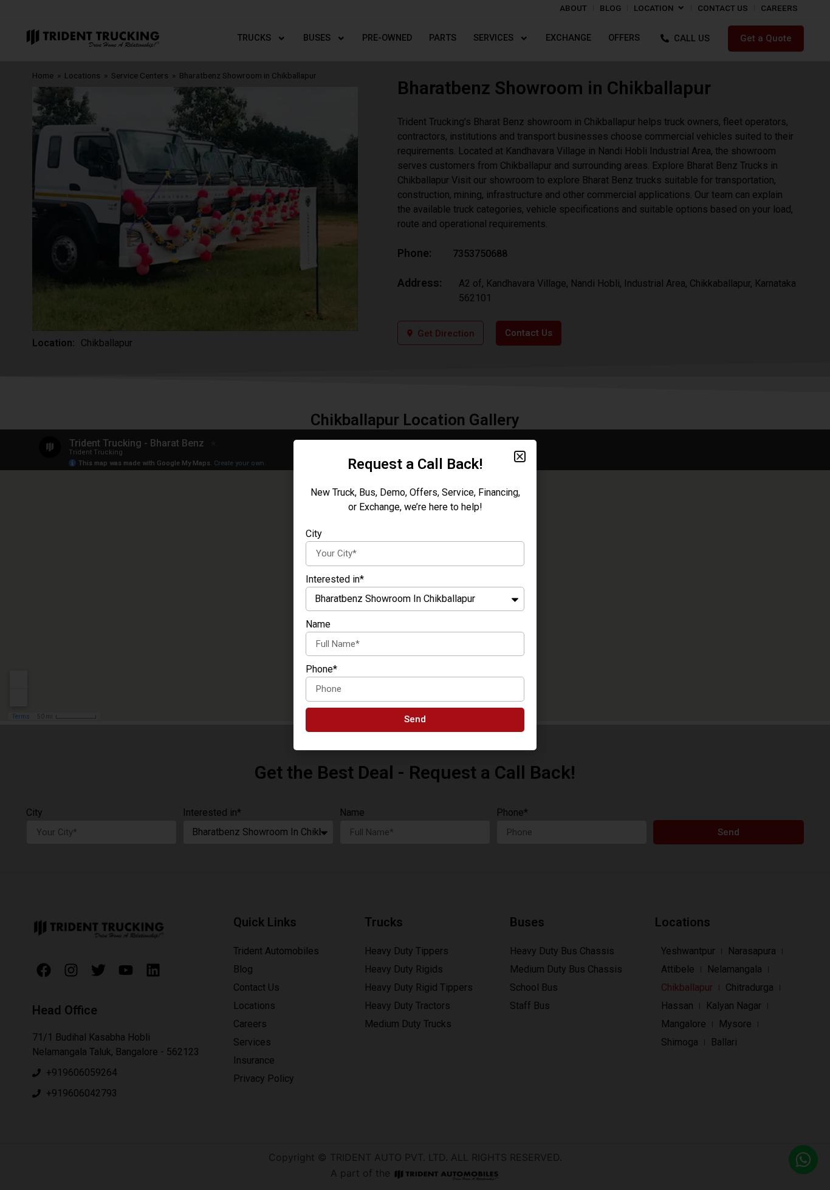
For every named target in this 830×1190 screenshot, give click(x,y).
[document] (415, 595)
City (314, 533)
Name (318, 624)
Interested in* (335, 579)
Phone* (321, 669)
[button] (519, 456)
